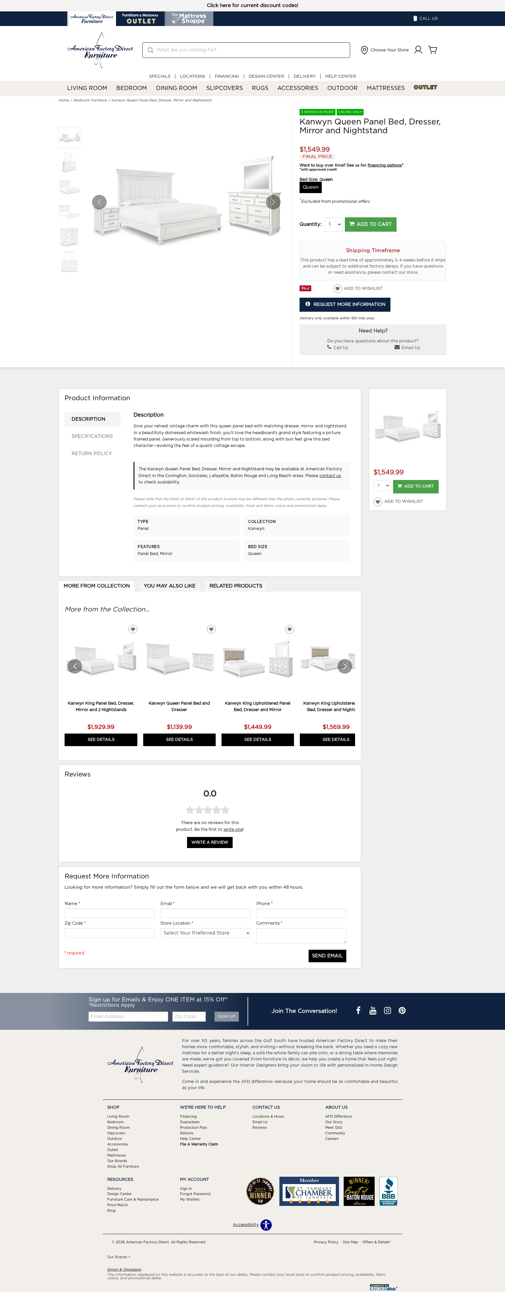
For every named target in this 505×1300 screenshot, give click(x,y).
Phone (264, 903)
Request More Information (349, 304)
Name (72, 903)
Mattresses (386, 88)
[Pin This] (305, 290)
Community (335, 1133)
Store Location (176, 923)
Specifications (92, 436)
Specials (159, 76)
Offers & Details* (376, 1242)
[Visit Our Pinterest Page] (402, 1011)
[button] (384, 50)
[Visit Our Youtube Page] (373, 1011)
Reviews (259, 1127)
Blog (111, 1210)
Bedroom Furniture (90, 100)
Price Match (117, 1205)
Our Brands (117, 1161)
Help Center (340, 76)
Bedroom (131, 88)
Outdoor (342, 88)
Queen (311, 187)
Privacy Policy (326, 1242)
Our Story (334, 1122)
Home (63, 100)
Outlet (425, 87)
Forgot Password (195, 1194)
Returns (186, 1133)
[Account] (418, 50)
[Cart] (433, 50)
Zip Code (75, 923)
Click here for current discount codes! (252, 5)
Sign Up (226, 1017)
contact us (330, 476)
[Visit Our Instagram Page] (388, 1011)
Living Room (87, 88)
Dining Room (176, 88)
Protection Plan (193, 1127)
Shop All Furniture (123, 1166)
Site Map (350, 1242)
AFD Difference (338, 1116)
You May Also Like (170, 586)
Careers (332, 1138)
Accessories (297, 88)
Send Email (327, 956)
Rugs (260, 88)
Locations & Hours (268, 1116)
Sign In (186, 1188)
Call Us (340, 348)
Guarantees (190, 1122)
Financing (227, 76)
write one (233, 830)
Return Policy (92, 453)
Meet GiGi (333, 1127)
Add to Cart (374, 224)
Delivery (305, 76)
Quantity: (310, 224)
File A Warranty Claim (199, 1144)
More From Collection (97, 586)
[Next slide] (345, 666)
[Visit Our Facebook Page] (359, 1011)
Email (167, 903)
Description (89, 419)
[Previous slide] (75, 666)
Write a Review (209, 842)
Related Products (236, 586)
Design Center (266, 76)
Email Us (410, 348)
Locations (192, 76)
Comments (269, 923)
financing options (385, 165)
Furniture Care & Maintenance (133, 1199)
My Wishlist (190, 1199)
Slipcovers (224, 88)
